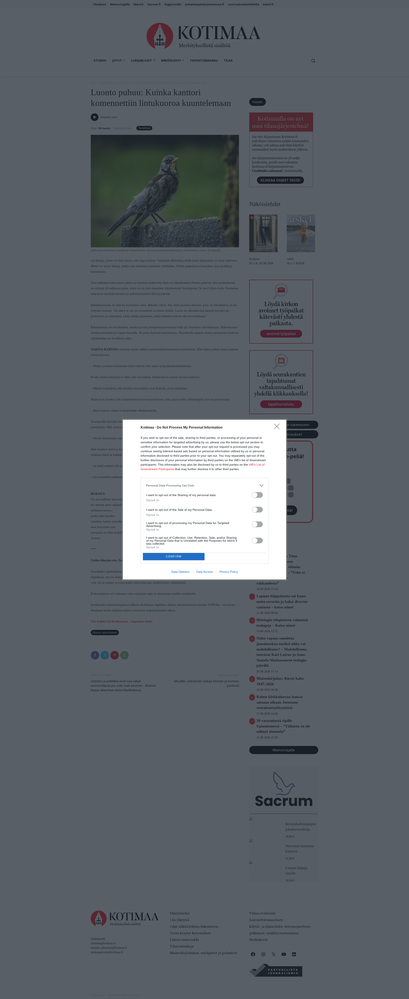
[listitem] (204, 485)
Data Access (204, 571)
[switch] (257, 495)
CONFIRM (174, 556)
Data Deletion (180, 571)
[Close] (278, 428)
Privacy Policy (228, 571)
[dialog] (204, 499)
